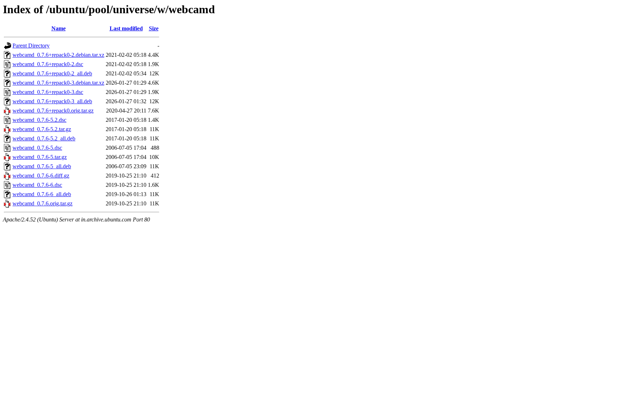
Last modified (126, 28)
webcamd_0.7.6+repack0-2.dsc (47, 64)
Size (154, 28)
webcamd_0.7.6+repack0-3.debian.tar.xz (58, 83)
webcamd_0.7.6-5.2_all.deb (43, 138)
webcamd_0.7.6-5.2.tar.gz (41, 129)
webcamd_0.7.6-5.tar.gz (39, 157)
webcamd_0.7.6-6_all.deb (41, 194)
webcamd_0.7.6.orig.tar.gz (42, 203)
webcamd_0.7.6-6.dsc (37, 185)
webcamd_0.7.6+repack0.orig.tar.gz (53, 111)
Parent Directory (31, 46)
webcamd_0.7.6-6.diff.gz (40, 176)
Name (58, 28)
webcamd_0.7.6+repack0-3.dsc (47, 92)
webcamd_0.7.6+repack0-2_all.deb (52, 73)
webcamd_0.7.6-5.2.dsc (39, 120)
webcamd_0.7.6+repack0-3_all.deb (52, 101)
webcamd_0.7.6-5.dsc (37, 148)
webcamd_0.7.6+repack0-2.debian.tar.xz (58, 55)
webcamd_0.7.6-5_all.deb (41, 166)
